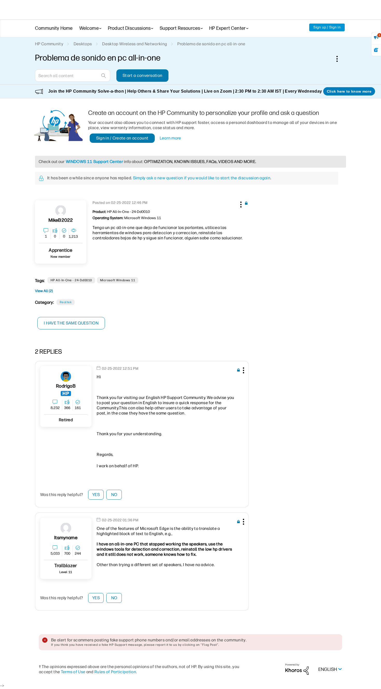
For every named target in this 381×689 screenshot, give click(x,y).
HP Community (49, 43)
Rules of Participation (115, 671)
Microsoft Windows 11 (117, 280)
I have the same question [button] (71, 323)
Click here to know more (349, 91)
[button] (240, 203)
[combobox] (72, 75)
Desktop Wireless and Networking (134, 43)
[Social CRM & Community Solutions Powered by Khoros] (297, 669)
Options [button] (339, 59)
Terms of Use (73, 671)
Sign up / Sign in (327, 27)
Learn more (170, 138)
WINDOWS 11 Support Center (94, 161)
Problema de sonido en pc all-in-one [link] (211, 43)
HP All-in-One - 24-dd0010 (71, 280)
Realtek (66, 302)
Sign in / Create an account (122, 138)
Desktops (83, 43)
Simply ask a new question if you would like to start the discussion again (201, 177)
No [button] (114, 494)
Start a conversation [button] (142, 75)
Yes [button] (96, 494)
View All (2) (44, 291)
